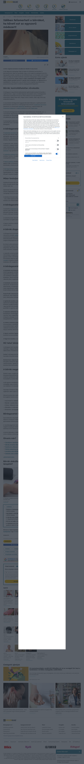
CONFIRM (33, 155)
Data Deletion (35, 160)
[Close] (63, 117)
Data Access (42, 160)
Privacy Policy (49, 160)
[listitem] (42, 138)
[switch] (57, 141)
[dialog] (42, 382)
